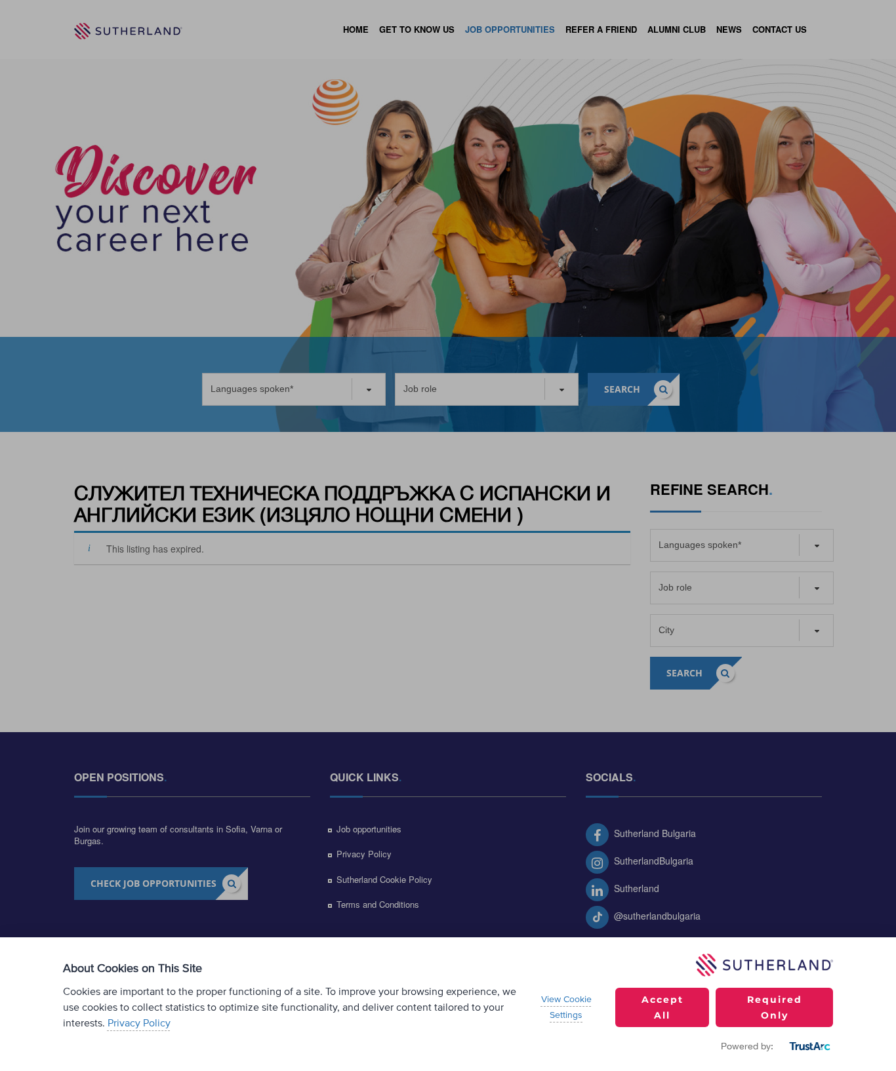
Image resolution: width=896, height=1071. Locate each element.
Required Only (774, 1007)
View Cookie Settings (566, 1007)
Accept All (662, 1007)
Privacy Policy (139, 1023)
